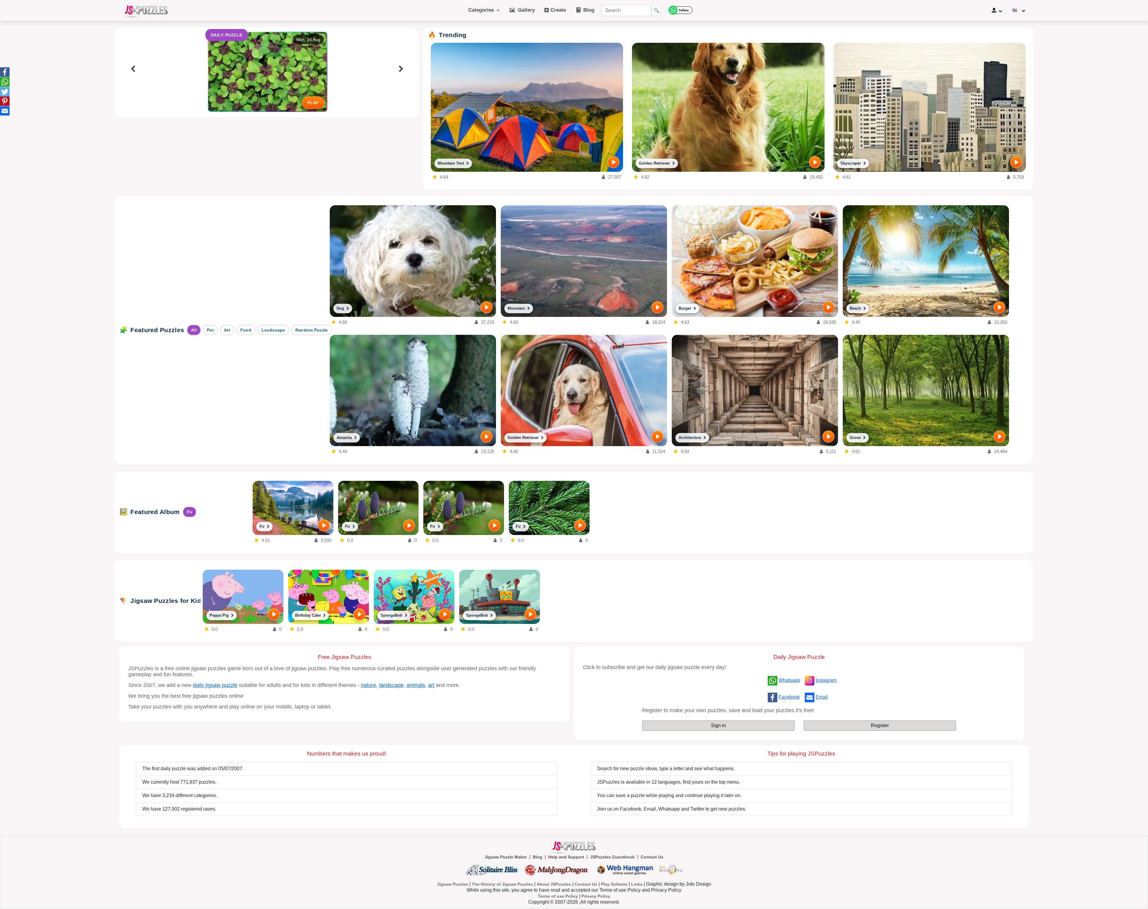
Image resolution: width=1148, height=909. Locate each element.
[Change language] (1018, 10)
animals (416, 685)
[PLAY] (613, 162)
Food (245, 330)
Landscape (273, 330)
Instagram (826, 680)
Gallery (525, 10)
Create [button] (557, 10)
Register (880, 725)
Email (822, 697)
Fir (190, 512)
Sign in (718, 725)
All (194, 330)
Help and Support (566, 857)
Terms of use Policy (558, 896)
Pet (210, 330)
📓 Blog (584, 10)
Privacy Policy (595, 896)
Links (636, 884)
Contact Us (652, 857)
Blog (537, 857)
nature (368, 685)
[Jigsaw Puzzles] (146, 10)
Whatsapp (789, 680)
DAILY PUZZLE (226, 35)
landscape (391, 685)
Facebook (789, 697)
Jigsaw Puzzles (452, 884)
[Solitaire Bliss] (493, 869)
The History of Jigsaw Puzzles (502, 884)
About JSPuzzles (554, 884)
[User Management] (997, 10)
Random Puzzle (311, 330)
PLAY (313, 102)
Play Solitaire (614, 884)
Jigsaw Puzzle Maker (506, 857)
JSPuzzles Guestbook (612, 857)
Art (227, 330)
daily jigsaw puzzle (215, 685)
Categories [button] (482, 10)
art (431, 685)
